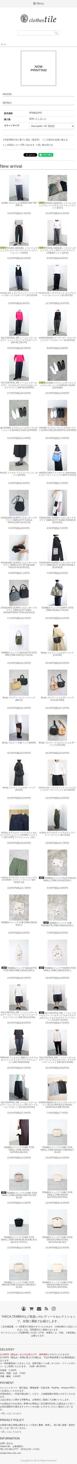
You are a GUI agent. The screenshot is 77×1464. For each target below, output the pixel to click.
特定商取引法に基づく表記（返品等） (22, 139)
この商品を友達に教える (56, 139)
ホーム (3, 44)
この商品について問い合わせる (19, 145)
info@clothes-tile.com (10, 1453)
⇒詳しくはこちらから (10, 1413)
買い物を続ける (45, 145)
